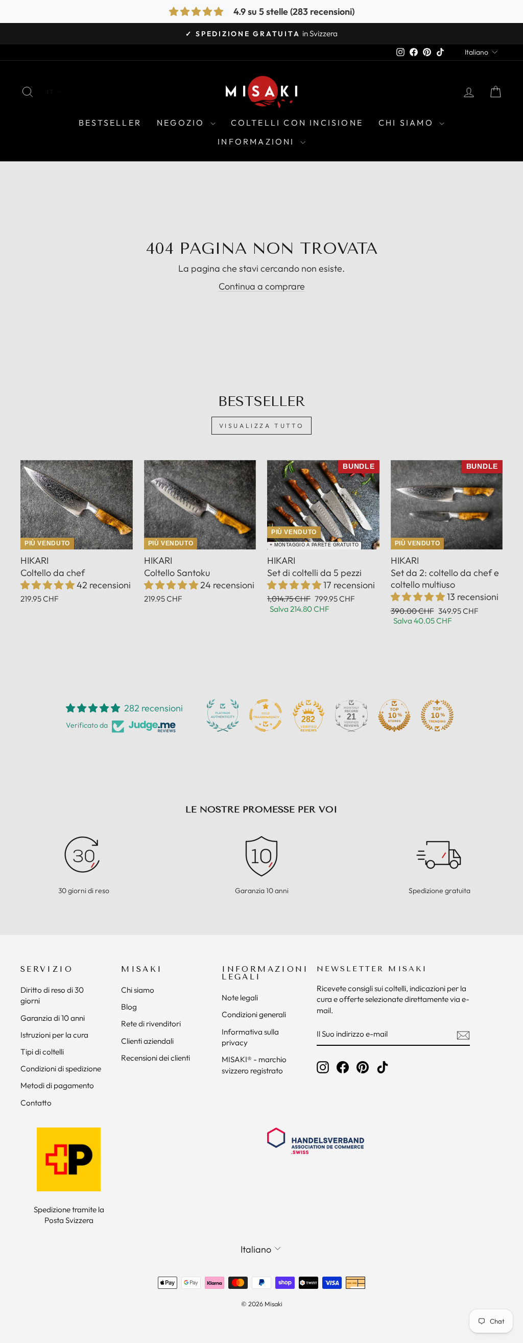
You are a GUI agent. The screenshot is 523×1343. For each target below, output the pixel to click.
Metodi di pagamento (57, 1085)
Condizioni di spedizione (60, 1068)
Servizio (46, 969)
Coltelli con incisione (297, 122)
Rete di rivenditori (151, 1023)
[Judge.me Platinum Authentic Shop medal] (222, 715)
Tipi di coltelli (42, 1052)
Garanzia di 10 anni (52, 1018)
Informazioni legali (265, 973)
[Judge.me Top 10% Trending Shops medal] (437, 715)
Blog (129, 1007)
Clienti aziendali (147, 1041)
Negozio (182, 122)
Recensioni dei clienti (155, 1058)
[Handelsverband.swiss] (315, 1141)
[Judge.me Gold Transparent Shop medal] (265, 715)
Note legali (240, 997)
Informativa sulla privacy (250, 1037)
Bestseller (110, 122)
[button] (48, 585)
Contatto (36, 1103)
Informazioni (258, 141)
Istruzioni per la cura (54, 1035)
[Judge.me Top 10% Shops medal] (394, 715)
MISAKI (141, 969)
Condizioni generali (254, 1014)
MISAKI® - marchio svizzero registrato (254, 1064)
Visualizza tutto (261, 425)
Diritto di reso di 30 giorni (52, 995)
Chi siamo (407, 122)
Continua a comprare (262, 286)
